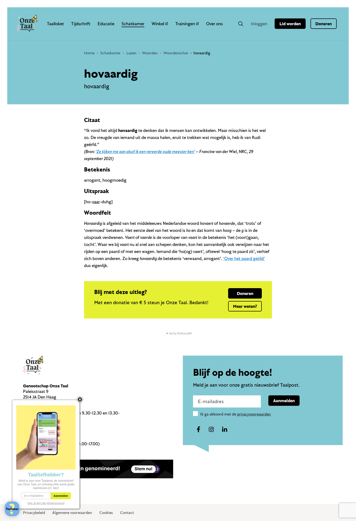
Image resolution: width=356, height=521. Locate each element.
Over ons (214, 23)
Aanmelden (284, 400)
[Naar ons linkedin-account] (224, 429)
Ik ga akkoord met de (235, 414)
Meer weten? (245, 306)
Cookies (106, 512)
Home (89, 52)
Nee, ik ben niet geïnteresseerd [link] (46, 503)
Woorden (150, 52)
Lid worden (290, 23)
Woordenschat (175, 52)
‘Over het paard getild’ (244, 258)
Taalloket (55, 23)
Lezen (131, 52)
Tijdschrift (80, 23)
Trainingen (185, 23)
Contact (127, 512)
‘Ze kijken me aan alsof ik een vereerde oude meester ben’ (145, 151)
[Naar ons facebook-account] (198, 429)
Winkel (158, 23)
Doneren (323, 23)
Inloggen (259, 23)
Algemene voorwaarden (72, 512)
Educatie (106, 23)
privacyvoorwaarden (254, 414)
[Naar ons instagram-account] (211, 429)
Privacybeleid (34, 512)
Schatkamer (133, 23)
